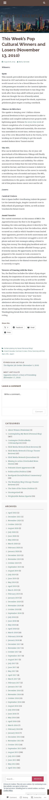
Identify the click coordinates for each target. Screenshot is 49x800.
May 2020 (12, 540)
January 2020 (13, 551)
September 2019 (14, 567)
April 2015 (12, 768)
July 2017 (12, 663)
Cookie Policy (8, 791)
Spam (12, 354)
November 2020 (14, 520)
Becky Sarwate (24, 62)
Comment (39, 412)
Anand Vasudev (9, 351)
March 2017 (13, 679)
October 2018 (13, 609)
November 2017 (14, 648)
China (30, 351)
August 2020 (13, 528)
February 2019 (14, 594)
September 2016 (14, 702)
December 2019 (14, 555)
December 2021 (14, 517)
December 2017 (14, 644)
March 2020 (13, 543)
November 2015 (14, 741)
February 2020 (14, 547)
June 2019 (12, 578)
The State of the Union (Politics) (21, 488)
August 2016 (13, 706)
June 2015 (12, 760)
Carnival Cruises (21, 351)
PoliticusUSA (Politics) (17, 471)
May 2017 (12, 671)
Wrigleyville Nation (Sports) (19, 496)
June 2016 (12, 714)
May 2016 (12, 717)
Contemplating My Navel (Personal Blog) (18, 348)
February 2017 (14, 683)
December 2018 (14, 601)
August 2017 (13, 659)
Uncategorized (14, 492)
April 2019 (12, 586)
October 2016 (13, 698)
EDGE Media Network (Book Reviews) (23, 447)
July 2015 (12, 756)
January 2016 (13, 733)
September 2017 (14, 656)
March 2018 (13, 632)
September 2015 (14, 748)
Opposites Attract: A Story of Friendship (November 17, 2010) (20, 375)
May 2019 (12, 582)
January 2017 (13, 686)
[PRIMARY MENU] (5, 3)
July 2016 (12, 710)
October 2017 (13, 652)
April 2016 (12, 721)
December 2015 (14, 737)
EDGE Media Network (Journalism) (22, 457)
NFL (7, 354)
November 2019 (14, 559)
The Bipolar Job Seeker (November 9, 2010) (21, 364)
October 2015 (13, 744)
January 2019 (13, 598)
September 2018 (14, 613)
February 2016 (14, 729)
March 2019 (13, 590)
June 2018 (12, 621)
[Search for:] (18, 779)
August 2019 (13, 571)
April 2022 (12, 513)
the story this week (33, 122)
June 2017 (12, 667)
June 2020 (12, 536)
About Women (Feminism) (19, 430)
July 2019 (12, 574)
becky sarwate (24, 15)
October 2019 (13, 563)
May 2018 (12, 625)
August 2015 (13, 752)
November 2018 (14, 605)
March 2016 (13, 725)
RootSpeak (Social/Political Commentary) (24, 475)
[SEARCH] (44, 3)
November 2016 (14, 694)
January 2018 (13, 640)
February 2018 (14, 636)
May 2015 (12, 764)
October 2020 (13, 524)
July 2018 (12, 617)
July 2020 (12, 532)
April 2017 (12, 675)
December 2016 (14, 690)
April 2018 (12, 629)
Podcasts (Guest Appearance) (20, 467)
